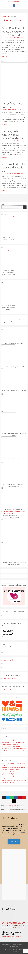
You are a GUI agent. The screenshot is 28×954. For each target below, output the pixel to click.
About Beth (14, 778)
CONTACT (15, 949)
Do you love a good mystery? (13, 105)
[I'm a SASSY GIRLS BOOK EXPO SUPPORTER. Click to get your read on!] (2, 615)
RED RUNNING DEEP (12, 805)
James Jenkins (5, 772)
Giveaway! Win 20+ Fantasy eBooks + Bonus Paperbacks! (13, 134)
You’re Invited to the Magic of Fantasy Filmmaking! (14, 748)
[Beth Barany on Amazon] (8, 650)
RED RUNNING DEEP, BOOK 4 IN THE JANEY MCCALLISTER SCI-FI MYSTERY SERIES (14, 922)
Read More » (4, 56)
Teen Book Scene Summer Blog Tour (10, 690)
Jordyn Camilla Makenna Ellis (8, 780)
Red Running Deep (8, 320)
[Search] (24, 207)
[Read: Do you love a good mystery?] (14, 80)
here (9, 811)
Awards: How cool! (7, 660)
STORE (22, 807)
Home (6, 949)
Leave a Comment (6, 37)
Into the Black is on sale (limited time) (11, 740)
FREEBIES (21, 949)
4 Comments (5, 109)
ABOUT (10, 949)
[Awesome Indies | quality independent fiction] (2, 667)
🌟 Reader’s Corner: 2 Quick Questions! (11, 746)
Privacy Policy (14, 951)
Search (3, 204)
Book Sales (14, 37)
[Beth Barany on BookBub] (2, 652)
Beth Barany (4, 763)
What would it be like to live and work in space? (14, 167)
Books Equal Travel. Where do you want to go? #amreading (13, 31)
